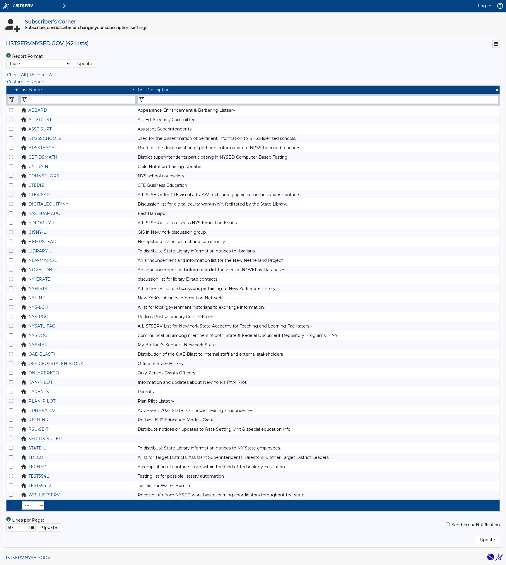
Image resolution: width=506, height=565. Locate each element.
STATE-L (37, 448)
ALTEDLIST (40, 119)
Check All (16, 74)
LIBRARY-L (40, 251)
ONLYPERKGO (43, 373)
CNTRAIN (38, 166)
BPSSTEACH (41, 147)
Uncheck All (42, 74)
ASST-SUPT (40, 129)
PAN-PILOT (40, 382)
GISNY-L (37, 232)
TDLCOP (37, 457)
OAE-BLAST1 (41, 354)
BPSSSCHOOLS (44, 138)
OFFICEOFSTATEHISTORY (55, 363)
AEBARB (37, 110)
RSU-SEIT (38, 429)
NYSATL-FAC (41, 326)
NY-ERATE (39, 279)
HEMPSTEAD (42, 241)
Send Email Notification (476, 524)
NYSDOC (37, 335)
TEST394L (38, 476)
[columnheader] (12, 90)
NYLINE (36, 298)
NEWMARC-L (42, 260)
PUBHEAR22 (41, 410)
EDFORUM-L (42, 222)
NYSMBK (37, 344)
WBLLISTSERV (44, 495)
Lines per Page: (28, 520)
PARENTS (38, 391)
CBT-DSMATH (42, 157)
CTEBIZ (36, 185)
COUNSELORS (43, 176)
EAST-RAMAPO (44, 213)
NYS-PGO (38, 316)
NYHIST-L (38, 288)
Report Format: (28, 56)
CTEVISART (40, 194)
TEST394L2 (39, 485)
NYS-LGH (38, 307)
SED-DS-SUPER (45, 438)
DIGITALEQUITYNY (48, 204)
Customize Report (26, 81)
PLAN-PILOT (41, 401)
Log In (484, 6)
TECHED (37, 466)
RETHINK (38, 420)
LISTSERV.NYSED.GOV (26, 557)
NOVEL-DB (40, 269)
